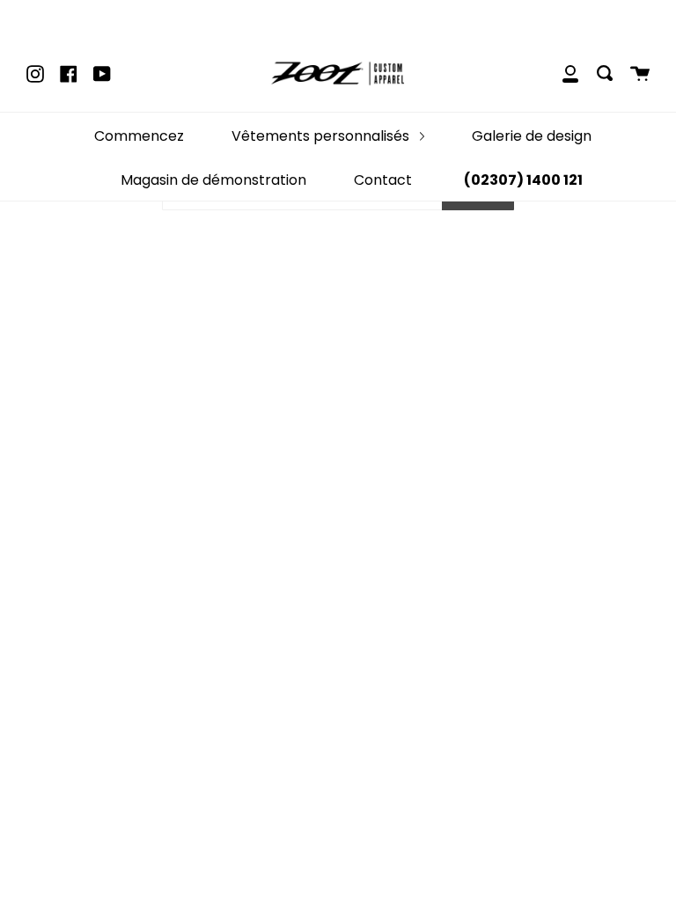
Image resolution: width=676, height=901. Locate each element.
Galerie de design (532, 136)
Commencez (139, 136)
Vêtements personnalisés (322, 136)
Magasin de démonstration (213, 180)
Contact (383, 180)
